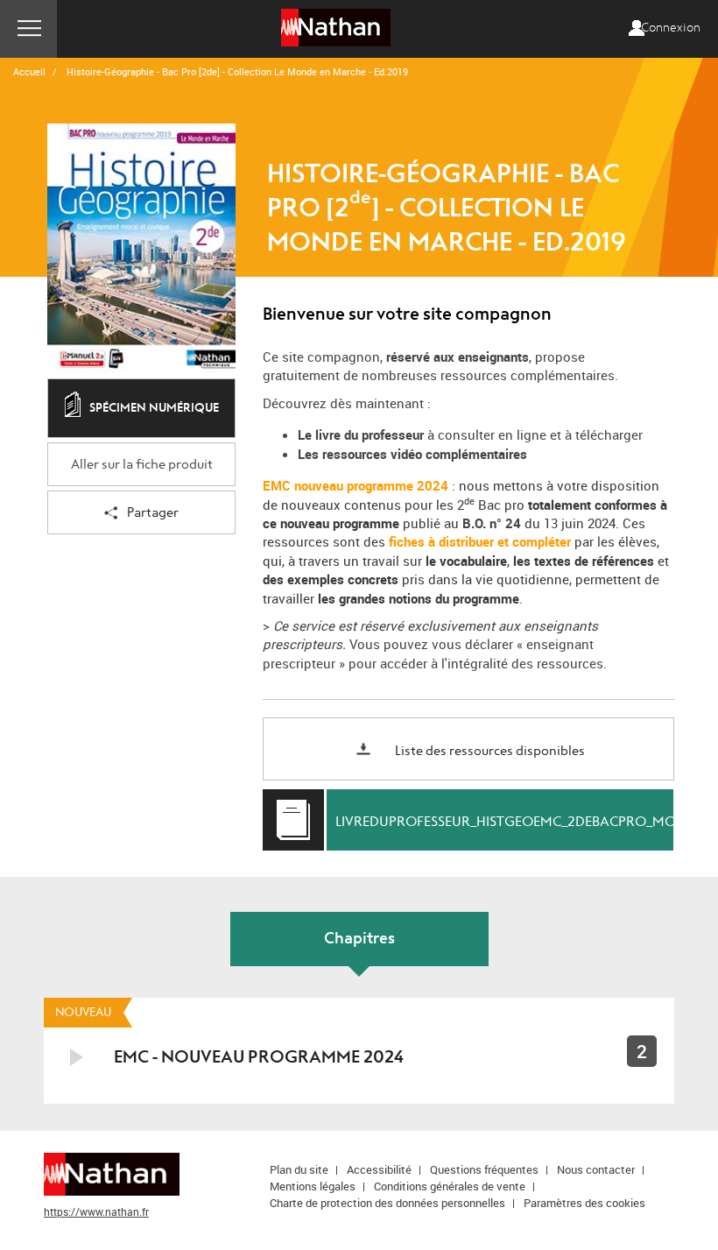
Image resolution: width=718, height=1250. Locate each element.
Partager (153, 512)
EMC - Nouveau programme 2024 (259, 1057)
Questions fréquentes (484, 1169)
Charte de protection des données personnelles (387, 1203)
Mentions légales (312, 1186)
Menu (28, 29)
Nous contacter (596, 1169)
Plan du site (299, 1169)
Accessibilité (379, 1169)
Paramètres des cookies (584, 1203)
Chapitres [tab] (359, 938)
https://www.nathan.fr (96, 1211)
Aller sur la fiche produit (142, 464)
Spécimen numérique (154, 407)
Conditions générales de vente (449, 1186)
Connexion (670, 28)
